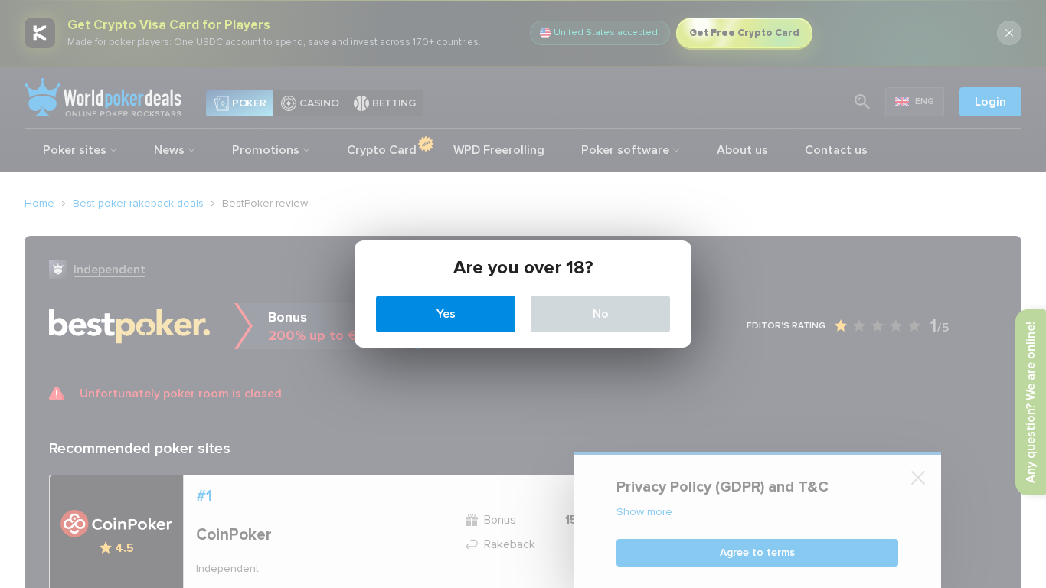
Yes (446, 314)
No (601, 314)
